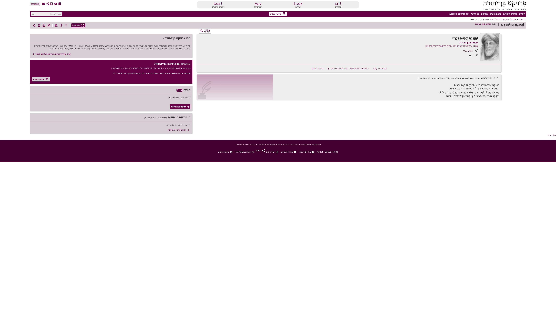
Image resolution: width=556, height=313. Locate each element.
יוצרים (522, 14)
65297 (298, 3)
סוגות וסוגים (495, 14)
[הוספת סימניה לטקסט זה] (61, 25)
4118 (338, 3)
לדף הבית (552, 134)
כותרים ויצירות (510, 14)
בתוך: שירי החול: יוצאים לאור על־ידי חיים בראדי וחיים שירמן (452, 45)
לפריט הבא (317, 68)
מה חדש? (475, 14)
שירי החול (489, 19)
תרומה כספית (277, 13)
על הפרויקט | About (459, 14)
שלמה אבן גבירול (502, 19)
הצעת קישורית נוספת (178, 130)
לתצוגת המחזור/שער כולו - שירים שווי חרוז (348, 68)
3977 (258, 3)
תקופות (484, 14)
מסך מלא (78, 25)
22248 (218, 3)
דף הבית (522, 19)
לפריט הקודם (380, 68)
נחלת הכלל (467, 50)
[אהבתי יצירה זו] (66, 25)
